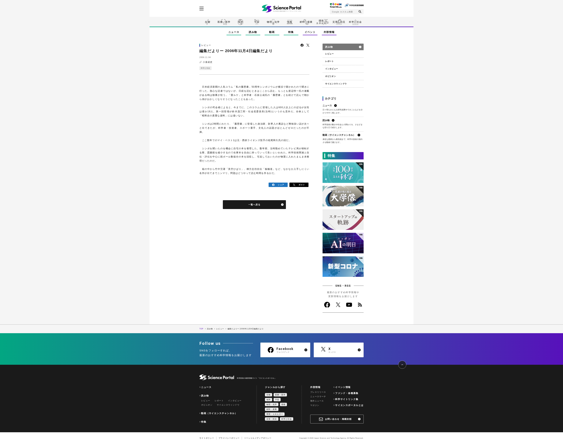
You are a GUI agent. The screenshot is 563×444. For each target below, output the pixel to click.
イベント (310, 32)
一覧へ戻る (254, 204)
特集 (291, 32)
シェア (281, 185)
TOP (201, 329)
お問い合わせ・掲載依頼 (338, 419)
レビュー (329, 54)
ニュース (233, 32)
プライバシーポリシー (229, 438)
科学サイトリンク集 (346, 399)
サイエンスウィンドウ (336, 83)
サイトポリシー (206, 438)
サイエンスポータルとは (349, 405)
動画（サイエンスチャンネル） (219, 413)
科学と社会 (355, 22)
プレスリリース (318, 392)
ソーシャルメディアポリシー (257, 438)
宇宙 (256, 22)
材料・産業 (306, 22)
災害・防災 (339, 22)
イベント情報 (343, 387)
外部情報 (329, 32)
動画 (272, 32)
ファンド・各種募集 (346, 393)
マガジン (314, 405)
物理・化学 (273, 22)
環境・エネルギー (274, 414)
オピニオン (330, 76)
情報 (289, 22)
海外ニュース (317, 401)
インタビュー (331, 69)
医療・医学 (224, 22)
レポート (329, 61)
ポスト (302, 185)
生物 (207, 22)
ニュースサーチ (318, 396)
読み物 (253, 32)
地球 (240, 22)
